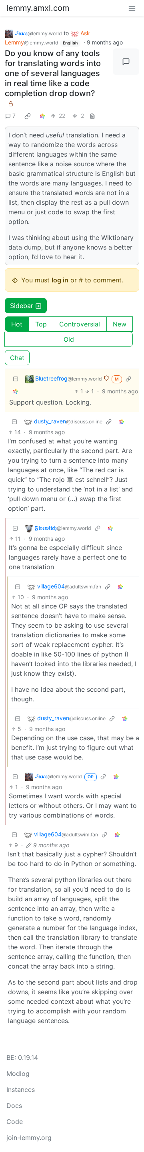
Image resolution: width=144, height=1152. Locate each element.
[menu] (132, 8)
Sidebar (21, 306)
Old (69, 339)
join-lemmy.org (29, 1138)
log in (60, 280)
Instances (20, 1090)
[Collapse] (15, 379)
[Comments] (126, 61)
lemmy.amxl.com (37, 8)
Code (14, 1122)
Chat (17, 358)
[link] (27, 115)
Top (41, 324)
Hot (16, 324)
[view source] (92, 115)
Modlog (18, 1073)
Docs (14, 1106)
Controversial (79, 324)
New (119, 324)
